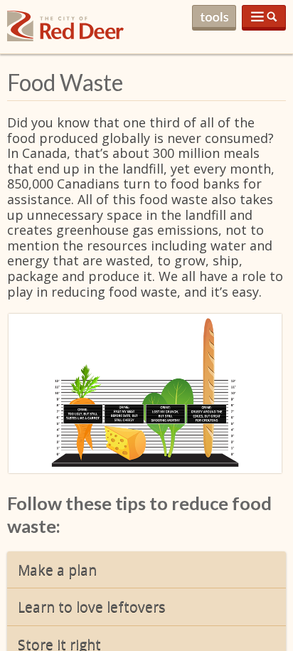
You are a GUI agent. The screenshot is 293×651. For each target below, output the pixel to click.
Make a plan (57, 569)
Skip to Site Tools (214, 18)
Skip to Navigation (264, 18)
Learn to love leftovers (91, 606)
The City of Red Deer (65, 37)
